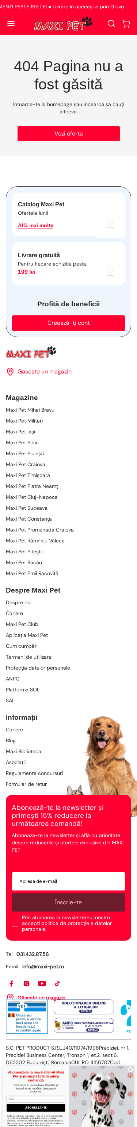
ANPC (12, 678)
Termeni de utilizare (29, 657)
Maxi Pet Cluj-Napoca (32, 497)
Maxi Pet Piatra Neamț (32, 486)
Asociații (16, 762)
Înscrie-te (68, 902)
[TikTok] (58, 984)
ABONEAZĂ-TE (35, 1093)
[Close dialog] (130, 1055)
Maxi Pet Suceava (26, 508)
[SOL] (84, 1007)
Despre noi (18, 602)
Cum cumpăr (21, 646)
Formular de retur (26, 784)
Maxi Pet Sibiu (22, 442)
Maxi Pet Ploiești (25, 453)
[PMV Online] (27, 1016)
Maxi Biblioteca (23, 751)
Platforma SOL (22, 689)
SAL (10, 700)
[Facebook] (12, 984)
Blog (11, 740)
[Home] (68, 352)
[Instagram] (27, 984)
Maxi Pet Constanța (29, 519)
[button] (126, 23)
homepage (59, 104)
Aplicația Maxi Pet (27, 635)
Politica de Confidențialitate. (46, 1119)
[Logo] (63, 23)
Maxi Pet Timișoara (28, 475)
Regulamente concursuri (34, 773)
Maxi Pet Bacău (24, 562)
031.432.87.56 (32, 954)
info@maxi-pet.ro (43, 966)
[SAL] (84, 1025)
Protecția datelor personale (38, 668)
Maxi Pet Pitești (24, 551)
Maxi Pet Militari (24, 420)
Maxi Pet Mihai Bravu (30, 410)
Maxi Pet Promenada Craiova (40, 529)
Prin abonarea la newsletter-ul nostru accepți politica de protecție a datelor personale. (67, 923)
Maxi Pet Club (22, 624)
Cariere (14, 613)
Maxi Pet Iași (20, 431)
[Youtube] (42, 984)
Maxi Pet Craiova (25, 464)
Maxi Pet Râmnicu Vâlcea (35, 540)
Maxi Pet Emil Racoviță (32, 573)
